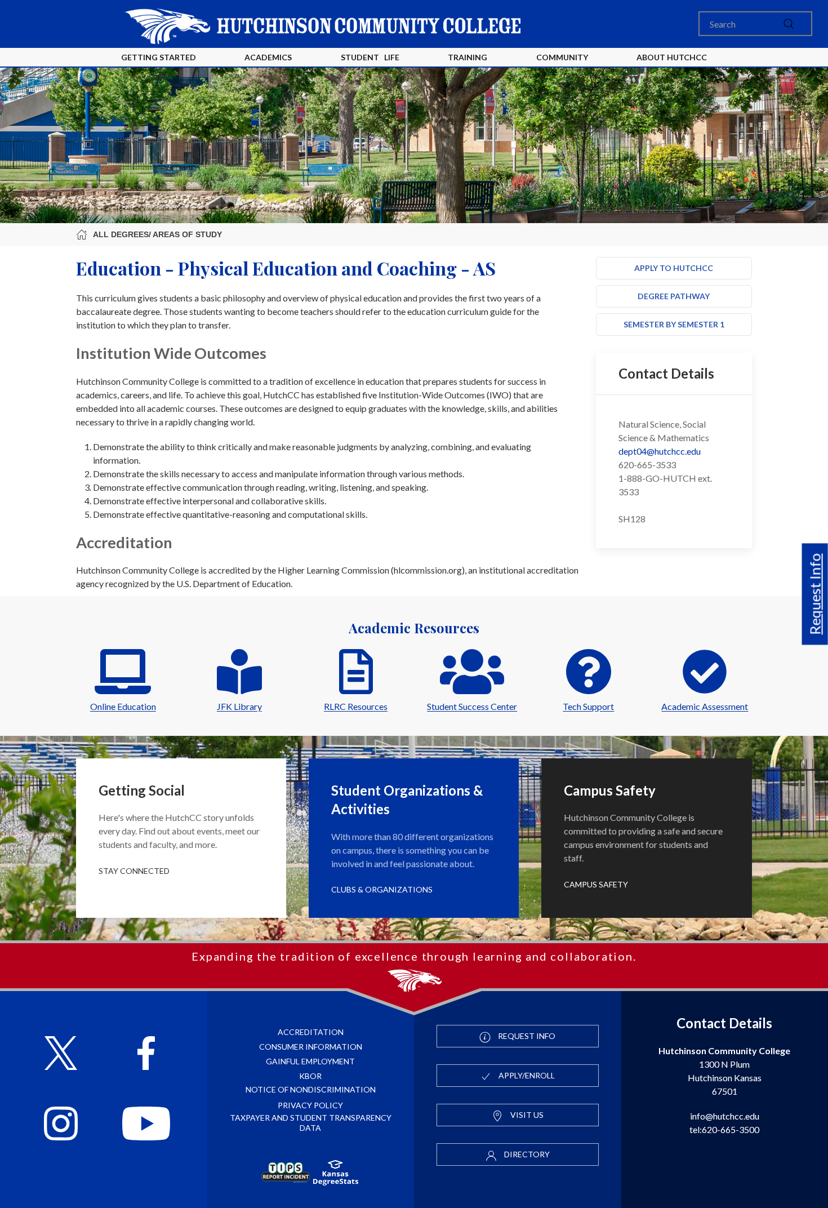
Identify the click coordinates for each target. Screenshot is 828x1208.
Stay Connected (134, 871)
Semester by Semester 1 (674, 324)
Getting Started (158, 57)
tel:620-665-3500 (724, 1129)
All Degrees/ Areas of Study (157, 234)
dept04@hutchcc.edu (659, 451)
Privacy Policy (310, 1105)
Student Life (370, 57)
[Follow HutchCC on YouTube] (146, 1125)
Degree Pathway (674, 296)
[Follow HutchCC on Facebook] (146, 1054)
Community (562, 57)
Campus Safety (596, 884)
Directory (526, 1154)
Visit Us (526, 1115)
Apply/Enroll (526, 1075)
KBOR (310, 1076)
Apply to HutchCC (673, 268)
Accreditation (311, 1032)
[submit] (788, 23)
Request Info (815, 594)
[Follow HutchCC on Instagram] (61, 1125)
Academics (268, 57)
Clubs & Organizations (382, 889)
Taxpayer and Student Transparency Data (310, 1122)
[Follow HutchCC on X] (61, 1054)
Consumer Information (310, 1046)
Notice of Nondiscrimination (311, 1089)
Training (467, 57)
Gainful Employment (310, 1061)
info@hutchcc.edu (724, 1116)
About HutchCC (671, 57)
